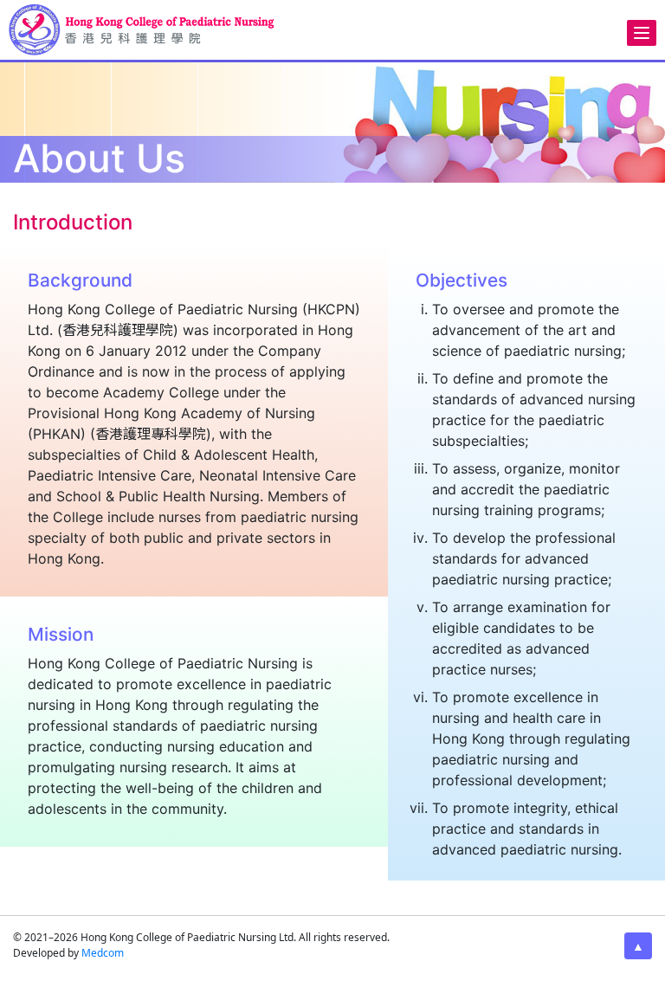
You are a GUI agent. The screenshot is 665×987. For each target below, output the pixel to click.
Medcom (102, 952)
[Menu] (641, 33)
